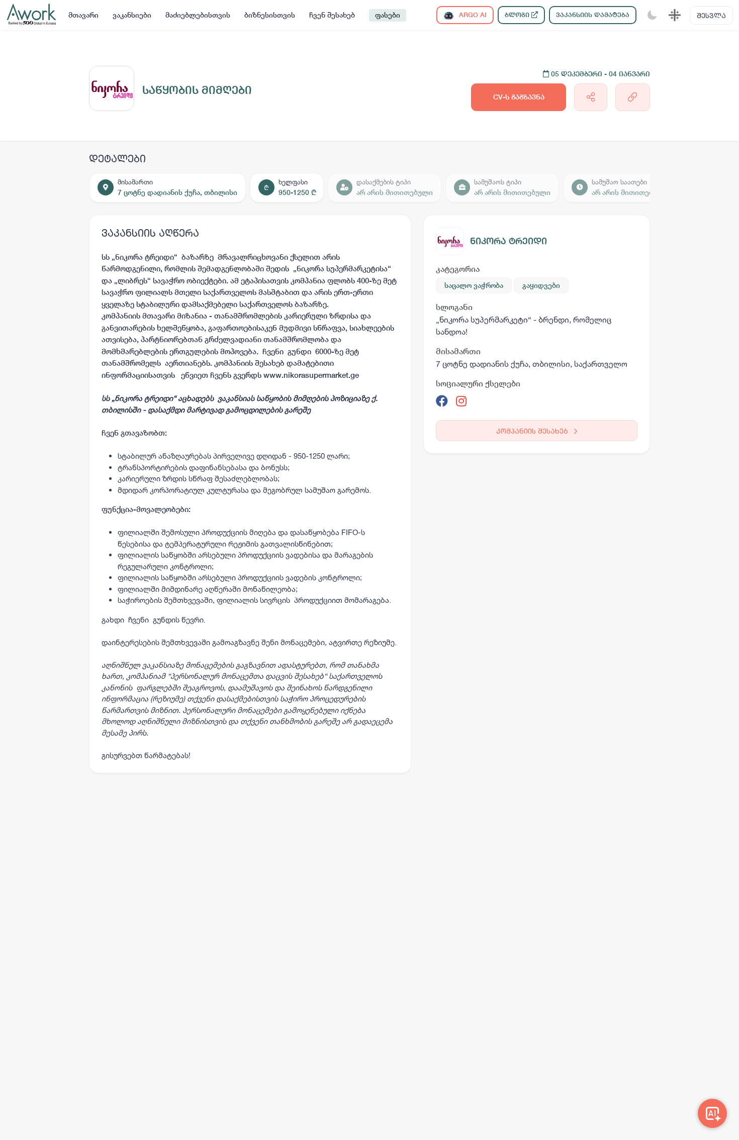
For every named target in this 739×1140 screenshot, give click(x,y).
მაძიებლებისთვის (197, 15)
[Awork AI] (712, 1113)
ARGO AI (472, 15)
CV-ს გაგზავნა (518, 97)
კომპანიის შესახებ (533, 431)
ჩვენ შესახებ (332, 15)
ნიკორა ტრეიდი (508, 241)
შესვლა (711, 15)
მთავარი (83, 15)
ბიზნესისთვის (269, 15)
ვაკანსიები (132, 15)
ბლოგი (518, 15)
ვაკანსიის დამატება (592, 15)
